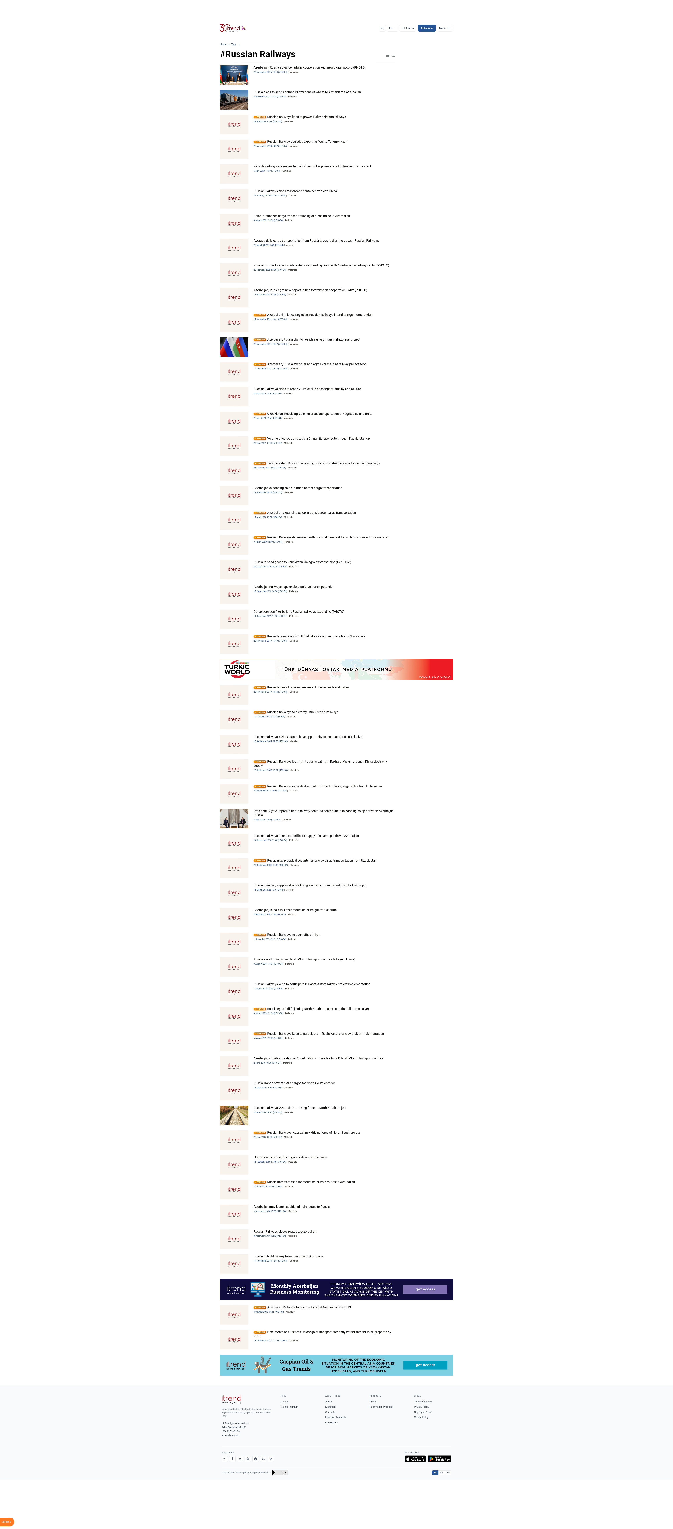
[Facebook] (232, 1459)
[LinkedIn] (263, 1459)
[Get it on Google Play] (439, 1458)
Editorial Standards (335, 1417)
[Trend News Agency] (231, 1399)
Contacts (330, 1412)
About (328, 1401)
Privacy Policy (421, 1406)
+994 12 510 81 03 (231, 1431)
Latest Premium (289, 1406)
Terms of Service (423, 1401)
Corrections (331, 1422)
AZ (441, 1472)
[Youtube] (248, 1459)
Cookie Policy (421, 1417)
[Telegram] (255, 1459)
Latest (284, 1401)
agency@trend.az (230, 1435)
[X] (240, 1459)
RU (448, 1472)
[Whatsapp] (225, 1459)
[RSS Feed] (271, 1459)
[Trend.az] (233, 28)
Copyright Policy (423, 1412)
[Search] (382, 28)
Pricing (373, 1401)
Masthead (330, 1406)
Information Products (381, 1406)
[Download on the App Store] (415, 1458)
